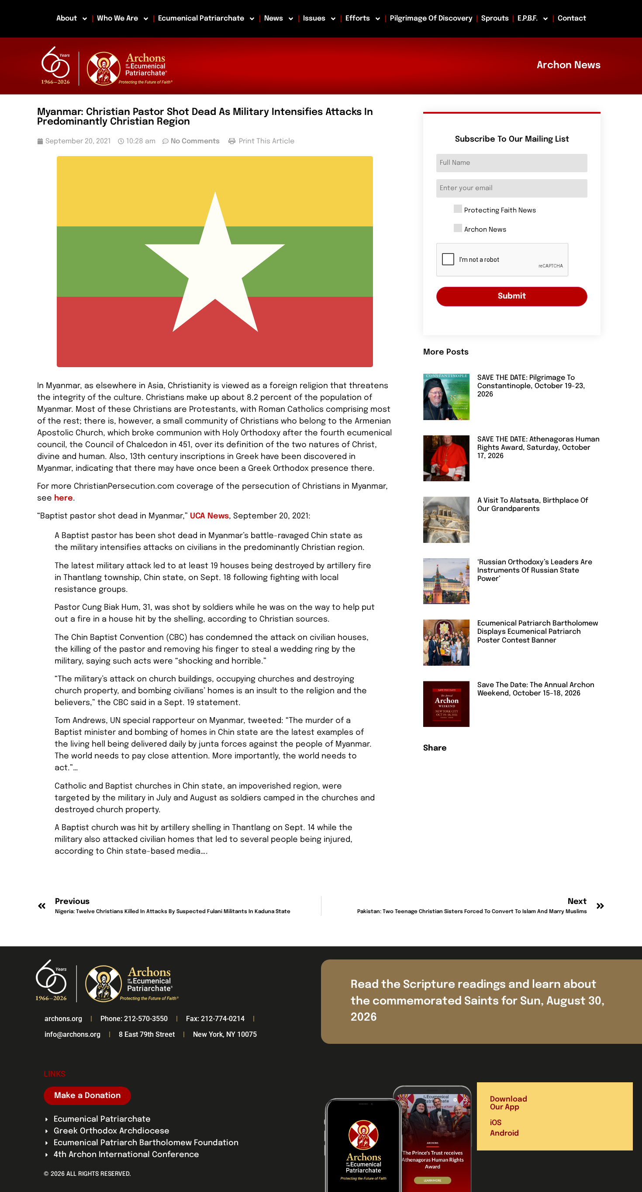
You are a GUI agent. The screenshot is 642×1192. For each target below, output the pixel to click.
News (273, 18)
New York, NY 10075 (225, 1034)
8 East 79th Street (147, 1034)
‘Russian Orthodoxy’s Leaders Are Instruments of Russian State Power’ (534, 571)
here (63, 498)
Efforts (357, 18)
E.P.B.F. (528, 18)
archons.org (63, 1019)
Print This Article (265, 141)
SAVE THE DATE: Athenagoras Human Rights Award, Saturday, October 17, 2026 (538, 448)
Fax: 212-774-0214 (215, 1019)
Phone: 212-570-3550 (134, 1019)
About (66, 18)
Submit (512, 296)
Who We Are (117, 18)
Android (504, 1133)
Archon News (485, 230)
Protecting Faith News (500, 211)
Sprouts (495, 18)
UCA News (209, 516)
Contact (572, 18)
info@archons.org (72, 1034)
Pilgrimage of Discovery (431, 18)
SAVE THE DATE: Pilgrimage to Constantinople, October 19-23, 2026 (531, 386)
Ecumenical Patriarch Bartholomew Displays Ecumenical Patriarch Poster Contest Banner (537, 632)
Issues (314, 18)
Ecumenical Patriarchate (201, 18)
